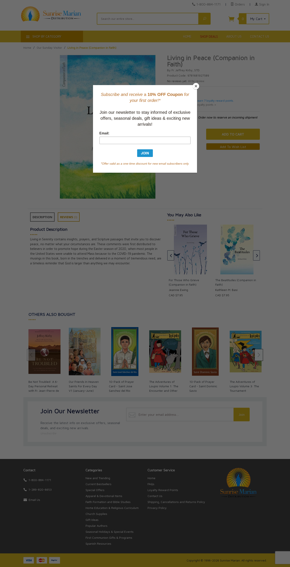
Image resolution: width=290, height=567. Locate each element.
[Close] (196, 86)
